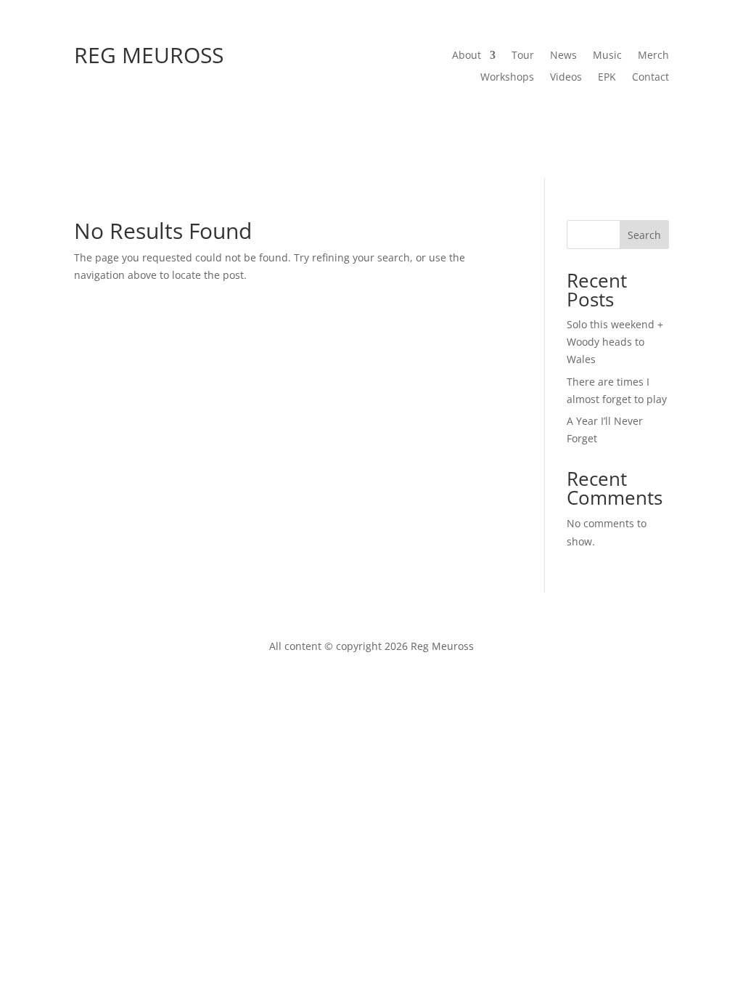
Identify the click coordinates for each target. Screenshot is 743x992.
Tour (523, 56)
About (466, 56)
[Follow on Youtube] (570, 116)
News (563, 56)
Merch (653, 56)
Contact (650, 78)
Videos (566, 78)
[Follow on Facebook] (512, 116)
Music (607, 56)
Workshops (507, 78)
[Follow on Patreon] (657, 116)
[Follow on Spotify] (541, 116)
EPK (607, 78)
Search (644, 235)
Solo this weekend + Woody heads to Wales (615, 341)
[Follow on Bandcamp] (628, 116)
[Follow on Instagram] (599, 116)
